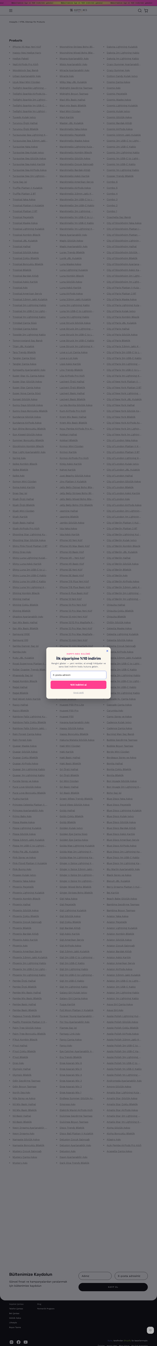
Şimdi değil (78, 693)
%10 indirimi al (78, 684)
